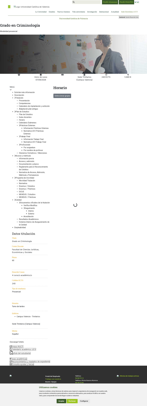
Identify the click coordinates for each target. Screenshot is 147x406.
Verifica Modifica (30, 205)
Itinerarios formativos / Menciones (33, 153)
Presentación (24, 101)
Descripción (19, 95)
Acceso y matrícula (23, 156)
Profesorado (25, 145)
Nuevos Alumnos (63, 12)
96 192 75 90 (79, 382)
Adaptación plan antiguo (28, 109)
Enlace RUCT (17, 346)
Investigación (92, 12)
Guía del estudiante (22, 353)
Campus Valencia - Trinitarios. (28, 316)
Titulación (19, 98)
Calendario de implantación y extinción (34, 106)
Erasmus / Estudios (27, 186)
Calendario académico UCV (24, 349)
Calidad (18, 200)
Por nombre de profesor (33, 150)
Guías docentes (25, 117)
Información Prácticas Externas (36, 128)
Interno (31, 211)
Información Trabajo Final (34, 139)
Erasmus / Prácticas (27, 189)
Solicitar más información (24, 92)
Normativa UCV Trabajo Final (35, 142)
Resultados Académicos (29, 219)
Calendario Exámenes (27, 123)
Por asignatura (29, 147)
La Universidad (41, 12)
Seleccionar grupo (62, 96)
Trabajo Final (25, 136)
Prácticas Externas (27, 125)
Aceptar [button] (61, 401)
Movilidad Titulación (27, 180)
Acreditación (29, 216)
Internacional (104, 12)
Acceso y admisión (26, 161)
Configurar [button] (84, 401)
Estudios (52, 12)
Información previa (26, 158)
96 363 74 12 (79, 378)
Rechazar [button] (72, 401)
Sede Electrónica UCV (129, 12)
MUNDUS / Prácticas (27, 197)
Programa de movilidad (25, 178)
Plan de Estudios (22, 112)
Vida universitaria (78, 12)
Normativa (23, 183)
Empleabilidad (20, 227)
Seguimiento (30, 208)
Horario (22, 120)
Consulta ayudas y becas (23, 364)
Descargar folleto (17, 342)
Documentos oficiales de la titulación (35, 203)
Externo (31, 214)
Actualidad (115, 12)
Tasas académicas (19, 359)
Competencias (25, 103)
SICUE (21, 192)
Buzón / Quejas (50, 382)
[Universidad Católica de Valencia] (31, 6)
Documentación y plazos (29, 164)
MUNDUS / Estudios (27, 194)
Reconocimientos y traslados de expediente (31, 361)
